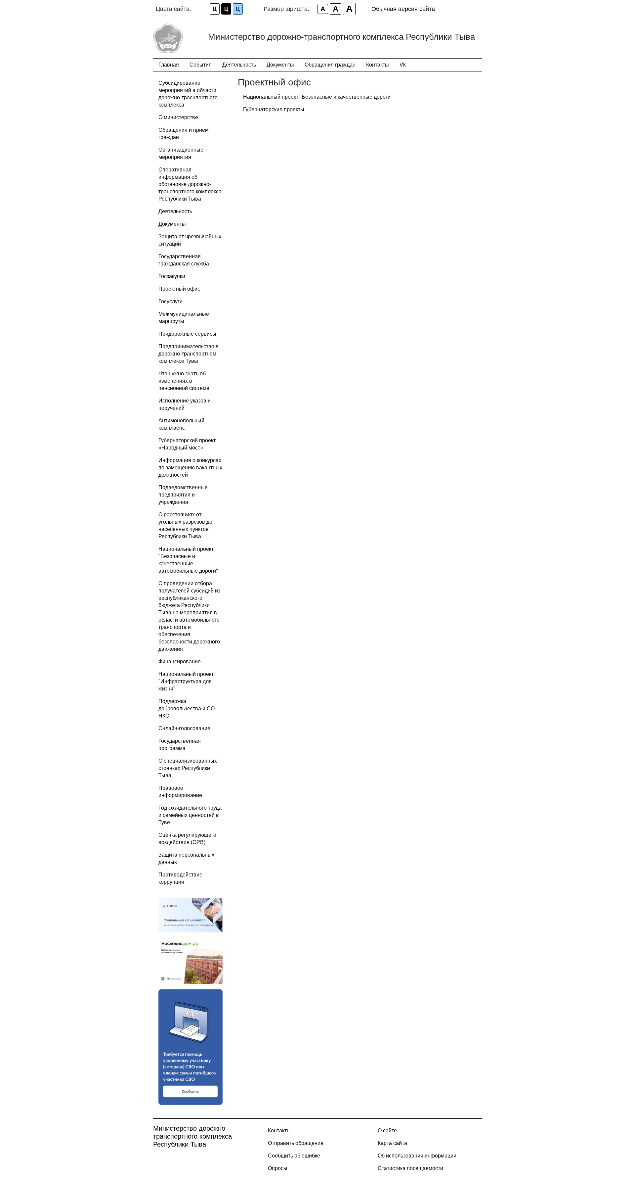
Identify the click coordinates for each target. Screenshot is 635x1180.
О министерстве (178, 117)
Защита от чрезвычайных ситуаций (189, 240)
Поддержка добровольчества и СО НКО (186, 708)
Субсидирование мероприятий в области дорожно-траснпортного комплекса (188, 94)
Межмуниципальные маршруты (183, 317)
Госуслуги (170, 301)
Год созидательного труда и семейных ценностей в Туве (190, 815)
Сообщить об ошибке (294, 1155)
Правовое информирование (180, 791)
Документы (280, 65)
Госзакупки (171, 276)
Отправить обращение (295, 1143)
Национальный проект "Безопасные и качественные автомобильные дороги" (188, 560)
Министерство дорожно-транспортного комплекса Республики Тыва (192, 1136)
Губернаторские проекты (273, 109)
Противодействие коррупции (180, 878)
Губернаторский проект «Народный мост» (187, 444)
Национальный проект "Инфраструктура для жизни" (186, 681)
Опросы (277, 1168)
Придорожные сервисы (187, 334)
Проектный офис (179, 289)
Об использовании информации (417, 1155)
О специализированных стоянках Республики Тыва (187, 768)
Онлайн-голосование (184, 728)
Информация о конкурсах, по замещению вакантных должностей (190, 467)
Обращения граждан (330, 65)
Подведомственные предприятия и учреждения (183, 495)
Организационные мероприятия (180, 153)
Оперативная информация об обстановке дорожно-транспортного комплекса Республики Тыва (190, 184)
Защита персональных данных (186, 858)
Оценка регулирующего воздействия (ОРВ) (187, 838)
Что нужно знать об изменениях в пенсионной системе (183, 381)
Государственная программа (179, 744)
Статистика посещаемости (410, 1168)
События (201, 65)
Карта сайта (392, 1143)
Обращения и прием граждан (183, 133)
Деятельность (239, 65)
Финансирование (179, 661)
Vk (403, 65)
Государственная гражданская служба (183, 260)
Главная (168, 65)
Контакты (377, 65)
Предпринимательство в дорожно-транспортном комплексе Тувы (188, 354)
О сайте (387, 1130)
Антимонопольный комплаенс (181, 424)
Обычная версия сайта (403, 9)
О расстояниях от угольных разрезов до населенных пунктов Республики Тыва (185, 525)
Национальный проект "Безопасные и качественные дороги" (318, 97)
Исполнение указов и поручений (184, 404)
